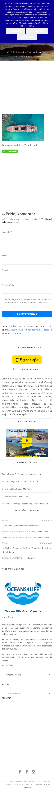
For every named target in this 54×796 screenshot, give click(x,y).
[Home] (8, 52)
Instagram (34, 772)
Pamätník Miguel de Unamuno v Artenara (20, 481)
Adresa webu (8, 285)
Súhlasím (15, 31)
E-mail (5, 270)
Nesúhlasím (37, 31)
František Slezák (10, 537)
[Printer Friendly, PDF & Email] (10, 151)
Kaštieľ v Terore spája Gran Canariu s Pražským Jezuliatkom (27, 550)
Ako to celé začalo (40, 531)
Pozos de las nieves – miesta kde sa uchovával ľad (25, 503)
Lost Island (29, 558)
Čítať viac (27, 37)
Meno (5, 255)
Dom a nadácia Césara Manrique (17, 489)
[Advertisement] (27, 91)
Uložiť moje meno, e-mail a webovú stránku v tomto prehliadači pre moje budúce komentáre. (28, 301)
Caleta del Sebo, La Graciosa (15, 496)
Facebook (20, 772)
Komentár (7, 232)
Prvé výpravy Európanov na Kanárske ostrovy (23, 474)
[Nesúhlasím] (50, 21)
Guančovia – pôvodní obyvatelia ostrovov (21, 525)
